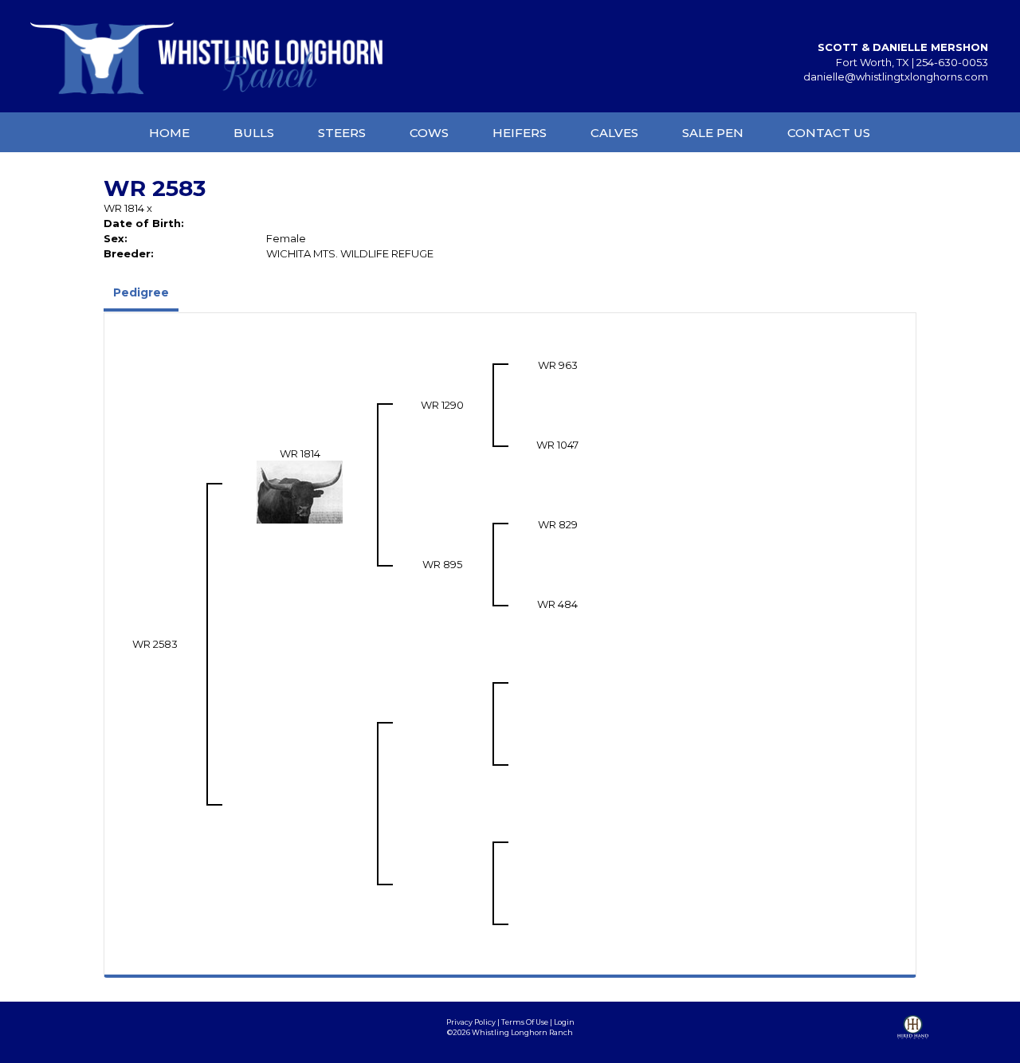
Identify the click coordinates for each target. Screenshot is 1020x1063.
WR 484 (557, 604)
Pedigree (141, 292)
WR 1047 (557, 444)
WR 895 (442, 564)
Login (564, 1022)
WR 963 (558, 365)
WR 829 (558, 524)
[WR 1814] (300, 490)
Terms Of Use (524, 1022)
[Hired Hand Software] (912, 1039)
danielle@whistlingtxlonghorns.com (895, 76)
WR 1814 (124, 208)
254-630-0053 (952, 62)
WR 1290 (442, 404)
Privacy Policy (471, 1022)
